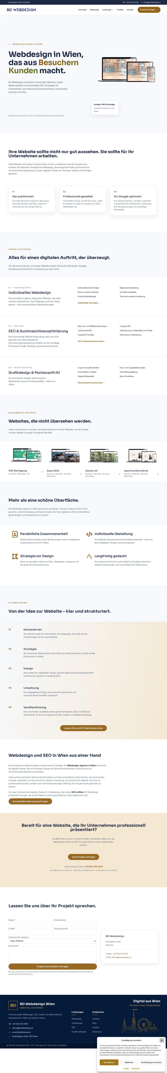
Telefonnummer (60, 926)
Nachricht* (13, 944)
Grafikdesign (77, 1022)
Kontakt (130, 10)
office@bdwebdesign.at (150, 2)
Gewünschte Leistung (18, 935)
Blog (94, 1022)
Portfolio (120, 10)
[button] (161, 1040)
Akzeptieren (109, 1062)
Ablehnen (129, 1062)
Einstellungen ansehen (151, 1062)
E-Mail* (11, 926)
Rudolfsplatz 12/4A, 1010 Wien (18, 2)
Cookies (126, 1068)
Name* (11, 918)
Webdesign (94, 10)
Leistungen (108, 10)
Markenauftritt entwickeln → (91, 383)
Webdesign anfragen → (89, 303)
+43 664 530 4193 (130, 2)
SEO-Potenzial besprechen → (92, 341)
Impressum (136, 1068)
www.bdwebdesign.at (20, 1031)
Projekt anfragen (149, 10)
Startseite (82, 10)
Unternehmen (59, 918)
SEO (73, 1026)
